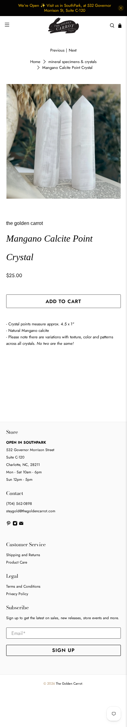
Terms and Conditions (23, 586)
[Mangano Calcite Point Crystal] (63, 141)
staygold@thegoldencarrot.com (30, 511)
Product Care (16, 562)
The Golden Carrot (69, 683)
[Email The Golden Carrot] (21, 524)
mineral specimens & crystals (72, 62)
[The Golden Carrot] (63, 25)
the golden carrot (24, 223)
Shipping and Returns (23, 555)
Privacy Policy (17, 594)
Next (72, 50)
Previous (57, 50)
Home (35, 62)
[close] (121, 8)
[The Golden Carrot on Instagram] (15, 524)
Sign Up (63, 650)
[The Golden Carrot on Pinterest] (8, 524)
